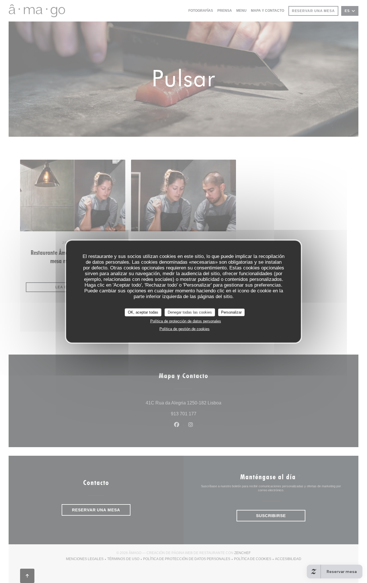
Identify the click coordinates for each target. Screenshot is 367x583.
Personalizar (231, 312)
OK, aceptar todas (143, 312)
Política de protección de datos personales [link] (185, 321)
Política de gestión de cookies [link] (184, 328)
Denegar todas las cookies (190, 312)
